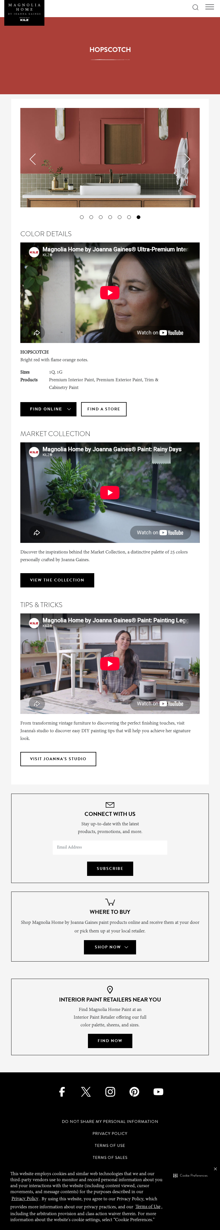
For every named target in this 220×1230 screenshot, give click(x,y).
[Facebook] (62, 1091)
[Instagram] (110, 1091)
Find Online (46, 409)
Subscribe (110, 869)
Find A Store (103, 409)
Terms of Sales (110, 1158)
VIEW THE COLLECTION (57, 580)
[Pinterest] (134, 1091)
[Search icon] (195, 7)
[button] (190, 1175)
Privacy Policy (110, 1134)
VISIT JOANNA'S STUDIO (58, 759)
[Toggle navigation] (209, 7)
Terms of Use (110, 1146)
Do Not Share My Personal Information (110, 1122)
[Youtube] (158, 1091)
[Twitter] (86, 1091)
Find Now (110, 1041)
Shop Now (108, 947)
